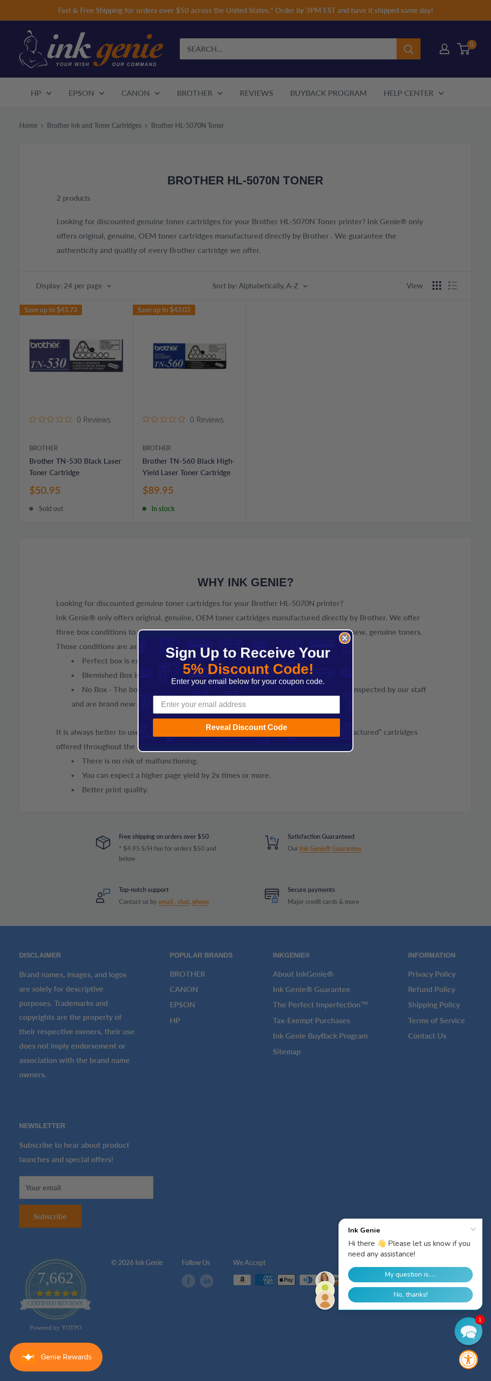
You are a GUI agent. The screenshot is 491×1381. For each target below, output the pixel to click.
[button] (468, 1331)
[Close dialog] (345, 638)
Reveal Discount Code (246, 727)
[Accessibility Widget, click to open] (468, 1359)
